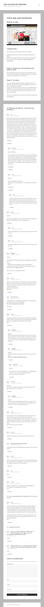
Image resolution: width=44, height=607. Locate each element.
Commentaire (10, 564)
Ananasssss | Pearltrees (14, 527)
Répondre (9, 143)
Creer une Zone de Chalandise (14, 4)
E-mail (8, 584)
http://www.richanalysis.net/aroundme (15, 303)
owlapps (12, 253)
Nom (8, 579)
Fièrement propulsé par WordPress (13, 604)
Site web (9, 589)
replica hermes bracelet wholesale (19, 443)
